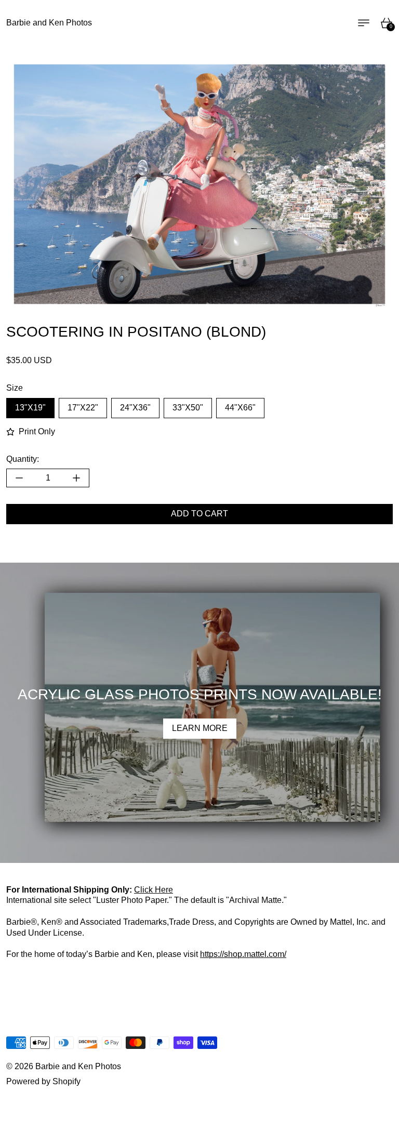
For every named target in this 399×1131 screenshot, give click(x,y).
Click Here (153, 889)
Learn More (200, 728)
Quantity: (22, 459)
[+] (76, 478)
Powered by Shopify (43, 1081)
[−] (19, 478)
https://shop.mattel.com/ (243, 954)
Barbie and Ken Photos (78, 1066)
